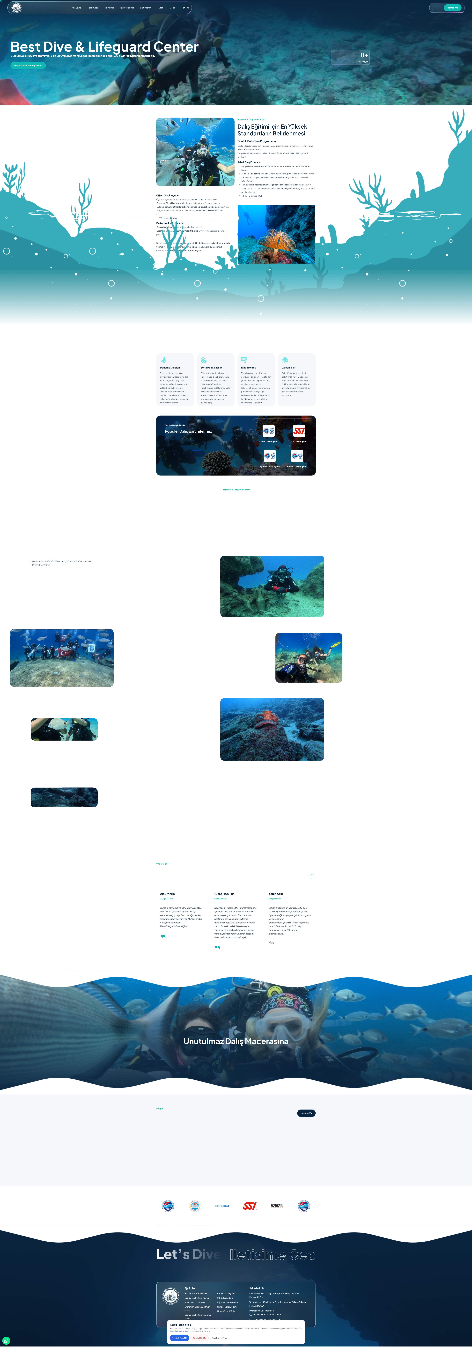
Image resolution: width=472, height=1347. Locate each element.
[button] (307, 875)
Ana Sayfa (76, 7)
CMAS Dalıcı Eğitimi (226, 1294)
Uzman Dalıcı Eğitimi (226, 1311)
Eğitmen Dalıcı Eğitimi (227, 1303)
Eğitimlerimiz (146, 7)
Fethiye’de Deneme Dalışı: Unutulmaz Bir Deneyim (284, 1167)
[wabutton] (6, 1341)
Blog (161, 7)
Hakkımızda (93, 7)
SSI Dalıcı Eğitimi (225, 1298)
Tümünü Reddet (199, 1338)
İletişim (185, 7)
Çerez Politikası (176, 1331)
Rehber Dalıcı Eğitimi (227, 1307)
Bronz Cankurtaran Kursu (196, 1294)
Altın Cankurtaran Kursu (195, 1303)
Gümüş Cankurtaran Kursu (197, 1298)
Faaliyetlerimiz (127, 7)
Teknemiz (109, 7)
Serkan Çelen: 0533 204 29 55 (266, 1315)
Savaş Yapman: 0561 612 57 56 (266, 1319)
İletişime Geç (273, 1254)
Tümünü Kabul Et (179, 1338)
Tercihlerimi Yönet (219, 1338)
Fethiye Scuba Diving (172, 1165)
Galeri (173, 7)
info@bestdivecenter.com (261, 1311)
